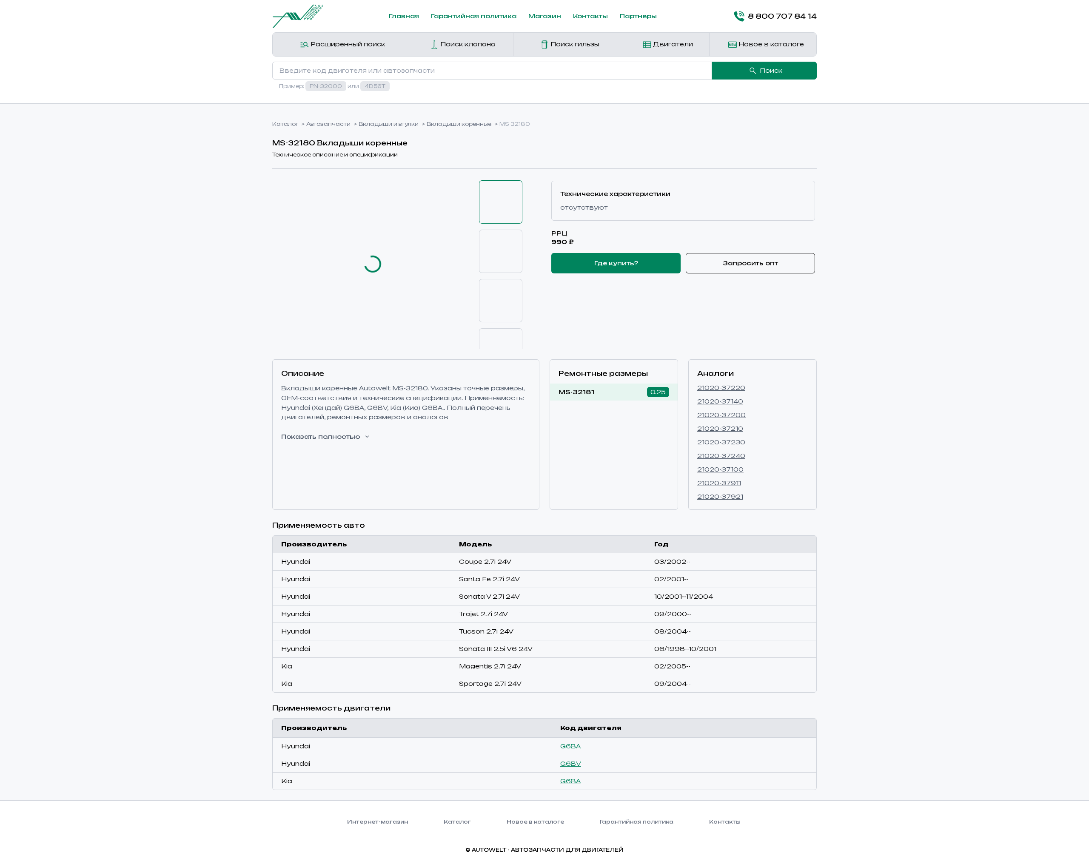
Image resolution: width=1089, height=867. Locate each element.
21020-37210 (720, 428)
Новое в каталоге (770, 44)
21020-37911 (719, 482)
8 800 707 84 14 (782, 16)
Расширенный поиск (347, 44)
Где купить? (616, 263)
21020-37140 (720, 401)
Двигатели (672, 44)
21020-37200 (721, 414)
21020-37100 (720, 469)
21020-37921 (720, 496)
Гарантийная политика (473, 16)
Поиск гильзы (574, 44)
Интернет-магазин (377, 822)
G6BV (570, 763)
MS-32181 (576, 391)
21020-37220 (721, 387)
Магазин (544, 16)
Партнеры (638, 16)
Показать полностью (320, 436)
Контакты (590, 16)
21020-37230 (721, 442)
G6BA (570, 746)
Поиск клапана (467, 44)
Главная (404, 16)
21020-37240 (721, 455)
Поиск (771, 70)
